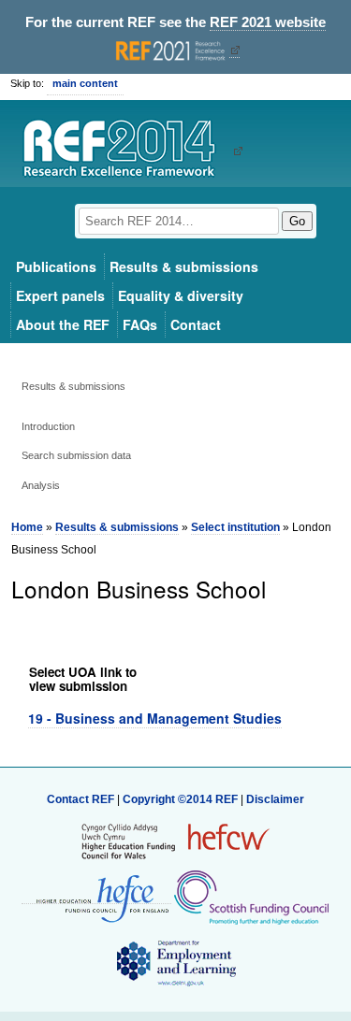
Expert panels (60, 295)
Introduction (48, 426)
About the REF (63, 324)
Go (297, 221)
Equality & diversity (180, 295)
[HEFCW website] (175, 840)
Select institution (235, 527)
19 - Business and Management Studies (155, 718)
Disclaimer (275, 799)
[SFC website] (250, 896)
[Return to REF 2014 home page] (125, 150)
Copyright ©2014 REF (182, 799)
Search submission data (76, 455)
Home (27, 527)
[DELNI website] (175, 962)
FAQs (140, 324)
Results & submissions (184, 266)
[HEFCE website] (96, 897)
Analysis (41, 485)
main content (85, 83)
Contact (195, 324)
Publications (56, 266)
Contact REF (80, 799)
